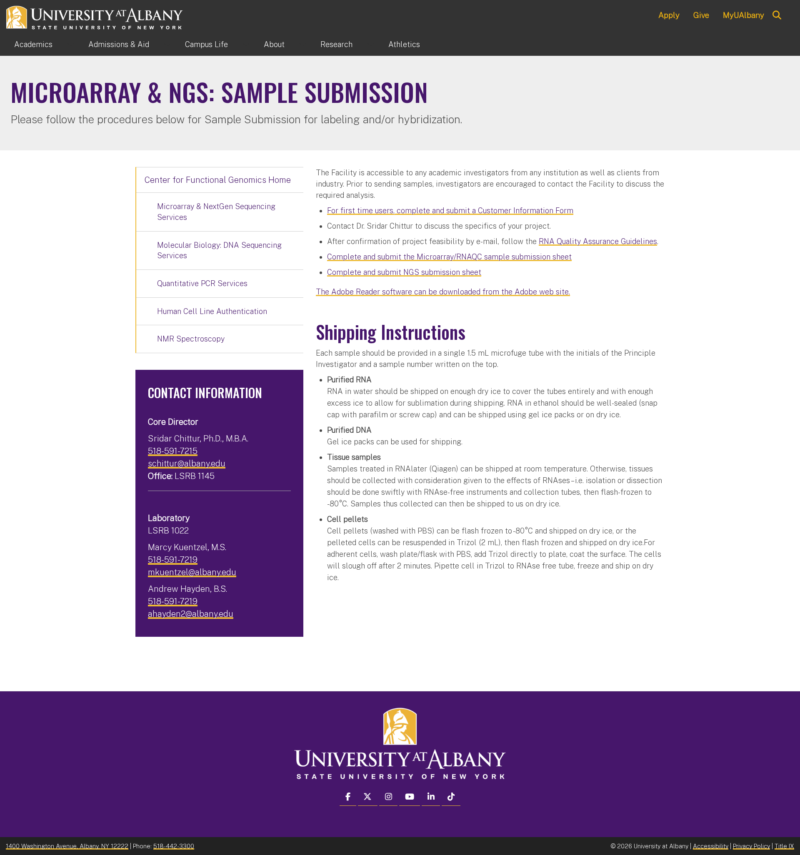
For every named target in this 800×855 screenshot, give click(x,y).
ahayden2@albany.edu (190, 614)
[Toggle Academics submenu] (70, 45)
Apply (669, 15)
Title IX (784, 846)
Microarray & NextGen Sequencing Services (216, 212)
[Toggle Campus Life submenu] (246, 45)
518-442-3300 (173, 846)
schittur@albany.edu (186, 464)
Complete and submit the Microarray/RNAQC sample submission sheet (449, 256)
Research (336, 44)
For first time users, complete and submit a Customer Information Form (450, 210)
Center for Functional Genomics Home (218, 180)
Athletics (404, 44)
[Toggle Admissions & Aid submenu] (167, 45)
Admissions (118, 44)
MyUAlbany (743, 15)
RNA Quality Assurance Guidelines (598, 241)
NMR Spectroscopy (191, 338)
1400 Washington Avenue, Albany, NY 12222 (67, 846)
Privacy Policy (751, 846)
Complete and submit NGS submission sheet (404, 272)
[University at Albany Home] (95, 16)
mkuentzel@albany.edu (192, 572)
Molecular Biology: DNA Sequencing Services (219, 250)
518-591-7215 (173, 451)
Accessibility (710, 846)
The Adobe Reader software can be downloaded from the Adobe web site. (443, 291)
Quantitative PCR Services (202, 283)
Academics (33, 44)
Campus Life (206, 44)
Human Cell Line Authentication (212, 311)
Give (701, 15)
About (274, 44)
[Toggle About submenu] (302, 45)
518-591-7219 (173, 560)
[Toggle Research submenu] (370, 45)
